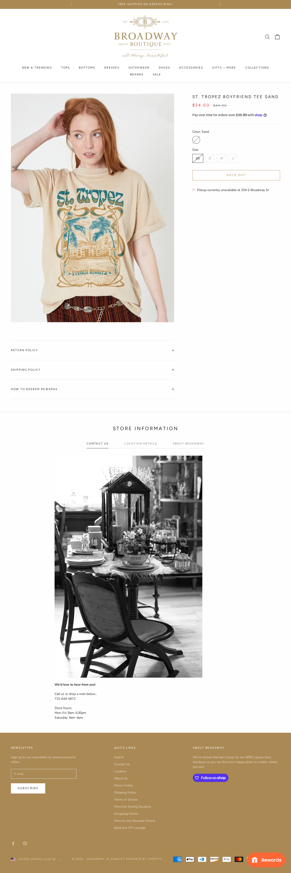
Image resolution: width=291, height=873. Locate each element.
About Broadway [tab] (188, 443)
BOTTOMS (87, 67)
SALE (157, 74)
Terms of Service (126, 799)
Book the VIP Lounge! (129, 828)
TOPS (65, 67)
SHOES (164, 67)
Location (120, 771)
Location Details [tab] (140, 443)
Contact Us (122, 764)
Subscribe (28, 788)
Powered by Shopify (144, 859)
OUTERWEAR (139, 67)
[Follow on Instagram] (25, 843)
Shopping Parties (126, 814)
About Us (121, 778)
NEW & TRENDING (37, 67)
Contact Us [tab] (98, 443)
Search (119, 757)
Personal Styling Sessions (132, 806)
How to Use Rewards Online (134, 821)
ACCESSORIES (191, 67)
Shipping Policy (125, 792)
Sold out (236, 175)
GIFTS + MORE (224, 67)
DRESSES (111, 67)
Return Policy (123, 785)
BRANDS (137, 74)
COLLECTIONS (257, 67)
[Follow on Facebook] (13, 843)
